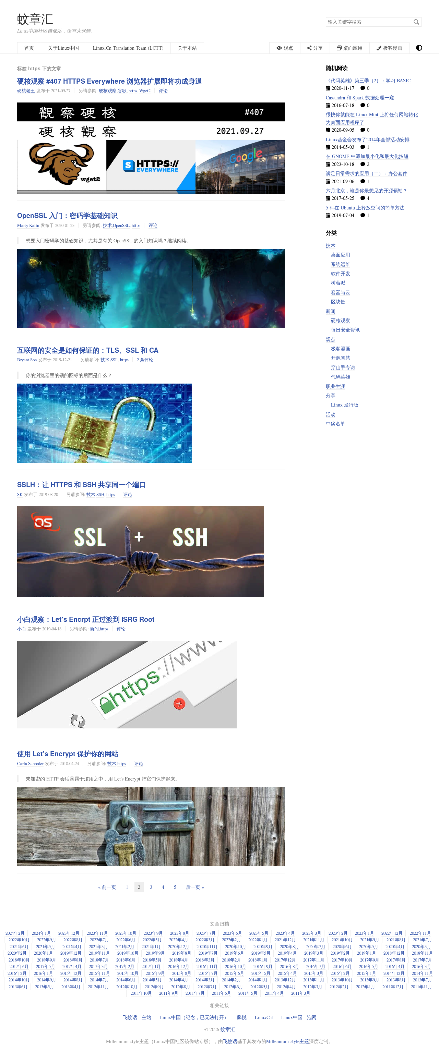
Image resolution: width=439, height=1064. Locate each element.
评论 (163, 90)
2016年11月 (207, 966)
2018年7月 (99, 960)
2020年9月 (263, 946)
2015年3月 (313, 973)
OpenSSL (121, 225)
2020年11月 (207, 946)
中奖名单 (335, 423)
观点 (330, 339)
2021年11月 (313, 939)
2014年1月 (258, 980)
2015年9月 (155, 973)
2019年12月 (71, 953)
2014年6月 (125, 980)
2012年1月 (365, 986)
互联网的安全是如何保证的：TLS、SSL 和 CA (87, 350)
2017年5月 (45, 966)
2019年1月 (366, 953)
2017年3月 (98, 966)
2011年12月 (393, 986)
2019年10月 (128, 953)
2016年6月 (342, 966)
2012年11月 (98, 986)
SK (20, 494)
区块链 (338, 301)
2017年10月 (342, 960)
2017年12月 (285, 960)
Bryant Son (27, 359)
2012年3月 (312, 986)
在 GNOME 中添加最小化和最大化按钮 (367, 156)
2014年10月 (19, 980)
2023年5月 (259, 933)
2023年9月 (153, 933)
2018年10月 (19, 960)
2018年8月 (73, 960)
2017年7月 (422, 960)
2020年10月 (235, 946)
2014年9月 (46, 980)
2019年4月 (287, 953)
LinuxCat (264, 1017)
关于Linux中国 (63, 48)
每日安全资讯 (345, 329)
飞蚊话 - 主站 (137, 1017)
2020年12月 (178, 946)
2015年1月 (366, 973)
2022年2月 (231, 939)
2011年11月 (421, 986)
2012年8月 (180, 986)
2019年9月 (155, 953)
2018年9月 (46, 960)
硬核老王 (26, 90)
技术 (107, 225)
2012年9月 (154, 986)
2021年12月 (285, 939)
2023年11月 (97, 933)
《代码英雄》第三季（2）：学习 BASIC (368, 80)
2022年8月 (73, 939)
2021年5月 (45, 946)
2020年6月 (342, 946)
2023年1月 (364, 933)
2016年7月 (315, 966)
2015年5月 (261, 973)
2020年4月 (395, 946)
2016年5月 (368, 966)
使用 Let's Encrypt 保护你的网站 (67, 753)
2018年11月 (422, 953)
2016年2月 (17, 973)
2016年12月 (178, 966)
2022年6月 (125, 939)
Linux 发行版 (344, 404)
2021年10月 (342, 939)
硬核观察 (108, 90)
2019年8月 (181, 953)
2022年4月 (178, 939)
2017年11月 (313, 960)
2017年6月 (19, 966)
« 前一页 (107, 887)
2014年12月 (394, 973)
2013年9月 (369, 980)
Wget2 (145, 90)
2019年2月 (340, 953)
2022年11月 (420, 933)
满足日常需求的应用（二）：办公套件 (366, 173)
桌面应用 (340, 254)
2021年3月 (98, 946)
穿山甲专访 (343, 367)
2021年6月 (19, 946)
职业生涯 (335, 386)
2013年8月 (396, 980)
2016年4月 (395, 966)
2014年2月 (231, 980)
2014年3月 (205, 980)
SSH (100, 494)
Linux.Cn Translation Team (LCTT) (128, 48)
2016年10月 (235, 966)
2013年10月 (342, 980)
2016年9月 (263, 966)
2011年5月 (248, 993)
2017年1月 (151, 966)
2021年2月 (124, 946)
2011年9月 (168, 993)
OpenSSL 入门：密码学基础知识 (67, 215)
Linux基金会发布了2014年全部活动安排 (368, 139)
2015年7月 (208, 973)
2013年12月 (285, 980)
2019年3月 (313, 953)
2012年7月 (207, 986)
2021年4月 (72, 946)
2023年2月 (338, 933)
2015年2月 (340, 973)
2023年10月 (126, 933)
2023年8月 (179, 933)
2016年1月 (43, 973)
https (133, 90)
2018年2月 (231, 960)
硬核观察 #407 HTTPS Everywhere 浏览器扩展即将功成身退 (109, 81)
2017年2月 (124, 966)
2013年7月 (422, 980)
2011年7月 (195, 993)
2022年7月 (99, 939)
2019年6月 (234, 953)
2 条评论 (145, 359)
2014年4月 (178, 980)
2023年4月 (285, 933)
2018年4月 (178, 960)
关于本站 (187, 48)
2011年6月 (221, 993)
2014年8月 (73, 980)
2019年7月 (208, 953)
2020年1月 (43, 953)
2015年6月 (234, 973)
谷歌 (122, 90)
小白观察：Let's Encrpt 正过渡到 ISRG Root (86, 619)
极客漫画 (340, 348)
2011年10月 (141, 993)
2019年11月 (99, 953)
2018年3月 (205, 960)
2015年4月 (287, 973)
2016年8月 (289, 966)
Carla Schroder (30, 763)
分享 (330, 395)
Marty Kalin (28, 225)
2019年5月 (261, 953)
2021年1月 (151, 946)
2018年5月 (152, 960)
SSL (114, 359)
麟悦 (242, 1017)
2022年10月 (19, 939)
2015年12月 (71, 973)
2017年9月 (369, 960)
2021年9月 (369, 939)
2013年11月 (313, 980)
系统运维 (340, 264)
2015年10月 (128, 973)
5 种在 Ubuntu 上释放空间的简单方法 (365, 207)
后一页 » (195, 887)
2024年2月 (15, 933)
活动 (330, 414)
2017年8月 (396, 960)
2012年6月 (233, 986)
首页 (29, 48)
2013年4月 (71, 986)
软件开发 (340, 273)
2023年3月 (311, 933)
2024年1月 (41, 933)
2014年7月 (99, 980)
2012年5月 (260, 986)
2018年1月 (258, 960)
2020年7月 (315, 946)
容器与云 (340, 292)
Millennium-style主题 (287, 1041)
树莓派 (338, 282)
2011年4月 (274, 993)
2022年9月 (46, 939)
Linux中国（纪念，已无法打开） (194, 1017)
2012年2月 (339, 986)
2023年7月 (206, 933)
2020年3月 (421, 946)
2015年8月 (181, 973)
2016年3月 (421, 966)
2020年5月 (368, 946)
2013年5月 (44, 986)
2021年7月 (422, 939)
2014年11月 (422, 973)
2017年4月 (72, 966)
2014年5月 (152, 980)
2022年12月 (392, 933)
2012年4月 (286, 986)
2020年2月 (17, 953)
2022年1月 (258, 939)
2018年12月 (394, 953)
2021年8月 (396, 939)
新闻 (94, 629)
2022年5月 (152, 939)
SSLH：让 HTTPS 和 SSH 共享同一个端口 (81, 484)
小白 (21, 629)
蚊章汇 (35, 19)
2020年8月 (289, 946)
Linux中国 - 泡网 (299, 1017)
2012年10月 (127, 986)
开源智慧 (340, 357)
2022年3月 (205, 939)
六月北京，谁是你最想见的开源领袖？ (366, 190)
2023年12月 (69, 933)
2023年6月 (232, 933)
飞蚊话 (230, 1041)
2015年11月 (99, 973)
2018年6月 (125, 960)
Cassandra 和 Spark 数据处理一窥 (360, 97)
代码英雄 (340, 376)
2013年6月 (18, 986)
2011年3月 (300, 993)
